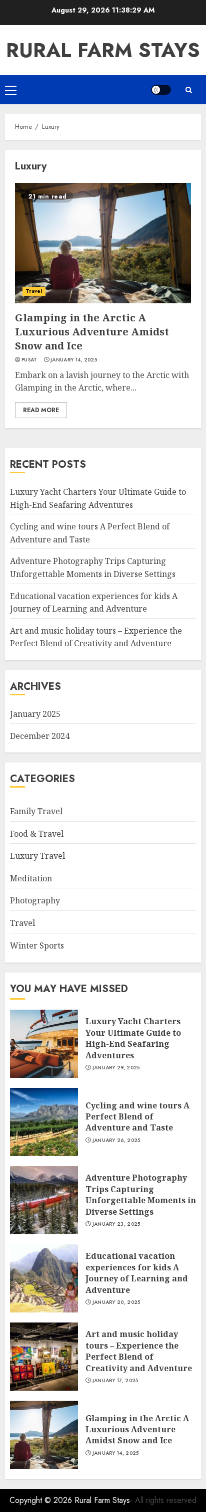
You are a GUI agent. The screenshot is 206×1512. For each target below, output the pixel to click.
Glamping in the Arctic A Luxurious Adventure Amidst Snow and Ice (92, 331)
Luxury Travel (37, 855)
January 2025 (35, 713)
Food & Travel (37, 833)
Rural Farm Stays (103, 50)
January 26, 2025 (116, 1140)
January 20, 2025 (116, 1302)
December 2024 (40, 735)
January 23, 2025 (116, 1224)
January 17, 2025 (115, 1380)
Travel (34, 291)
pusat (30, 359)
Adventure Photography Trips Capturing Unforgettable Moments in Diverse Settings (141, 1194)
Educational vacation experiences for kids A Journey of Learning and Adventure (137, 1272)
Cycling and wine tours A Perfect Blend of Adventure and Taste (138, 1116)
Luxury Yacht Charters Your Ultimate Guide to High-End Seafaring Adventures (133, 1038)
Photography (35, 900)
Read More (41, 410)
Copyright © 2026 (42, 1500)
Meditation (31, 878)
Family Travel (36, 811)
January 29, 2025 (116, 1067)
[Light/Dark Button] (161, 90)
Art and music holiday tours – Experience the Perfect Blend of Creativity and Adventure (96, 637)
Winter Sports (37, 945)
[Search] (188, 90)
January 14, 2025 (73, 359)
